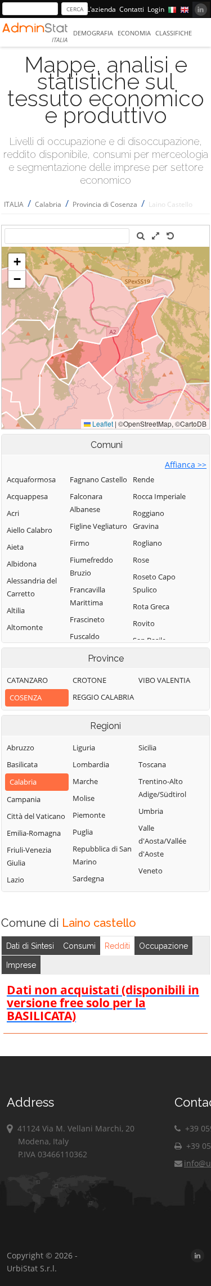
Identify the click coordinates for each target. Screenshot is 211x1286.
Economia (134, 33)
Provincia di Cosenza (105, 204)
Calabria (48, 204)
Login (155, 9)
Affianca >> (185, 464)
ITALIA (14, 204)
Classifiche (173, 33)
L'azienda (101, 9)
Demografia (93, 33)
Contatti (131, 9)
